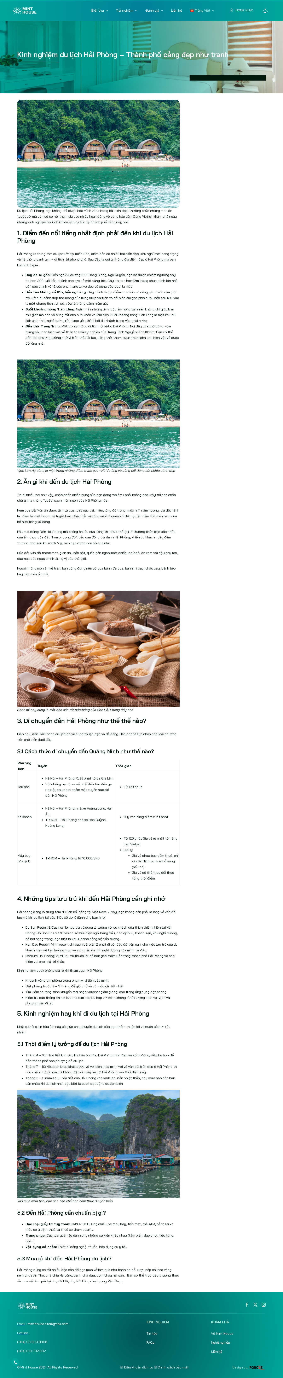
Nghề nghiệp (220, 1342)
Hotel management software (218, 77)
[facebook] (247, 1305)
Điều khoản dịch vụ (138, 1367)
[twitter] (255, 1305)
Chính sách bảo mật (173, 1367)
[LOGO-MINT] (24, 8)
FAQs (150, 1342)
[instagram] (264, 1305)
